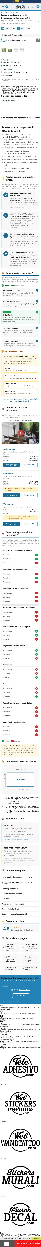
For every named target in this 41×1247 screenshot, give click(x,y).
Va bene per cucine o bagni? (13, 904)
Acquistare (4, 1028)
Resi (34, 1030)
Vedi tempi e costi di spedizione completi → (17, 839)
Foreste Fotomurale (16, 12)
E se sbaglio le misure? (10, 888)
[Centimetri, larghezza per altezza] (29, 18)
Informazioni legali (7, 1040)
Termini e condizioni (7, 1041)
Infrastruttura (19, 1036)
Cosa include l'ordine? (10, 909)
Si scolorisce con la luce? (12, 894)
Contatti (3, 1046)
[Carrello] (38, 7)
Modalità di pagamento (25, 1030)
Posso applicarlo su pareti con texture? (17, 877)
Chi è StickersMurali (7, 1036)
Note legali (36, 1041)
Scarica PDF (30, 465)
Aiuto (30, 1048)
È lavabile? (6, 899)
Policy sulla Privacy (24, 990)
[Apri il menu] (4, 7)
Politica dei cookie (6, 1042)
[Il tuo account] (33, 7)
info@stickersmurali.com (8, 1048)
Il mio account (23, 1048)
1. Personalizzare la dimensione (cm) (14, 18)
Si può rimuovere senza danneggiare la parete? (17, 883)
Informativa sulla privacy (23, 1041)
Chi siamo (4, 1035)
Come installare (5, 1031)
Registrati (21, 996)
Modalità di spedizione (8, 1030)
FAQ (38, 1030)
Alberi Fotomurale (9, 100)
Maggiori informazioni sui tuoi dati (10, 1001)
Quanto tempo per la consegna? (14, 914)
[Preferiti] (29, 7)
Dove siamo (28, 1036)
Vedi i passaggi (11, 465)
